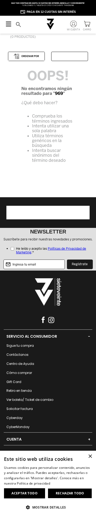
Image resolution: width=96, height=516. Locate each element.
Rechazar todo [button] (70, 493)
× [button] (90, 456)
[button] (48, 507)
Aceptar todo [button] (24, 493)
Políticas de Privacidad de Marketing (51, 251)
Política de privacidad (33, 483)
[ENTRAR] (74, 25)
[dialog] (48, 483)
